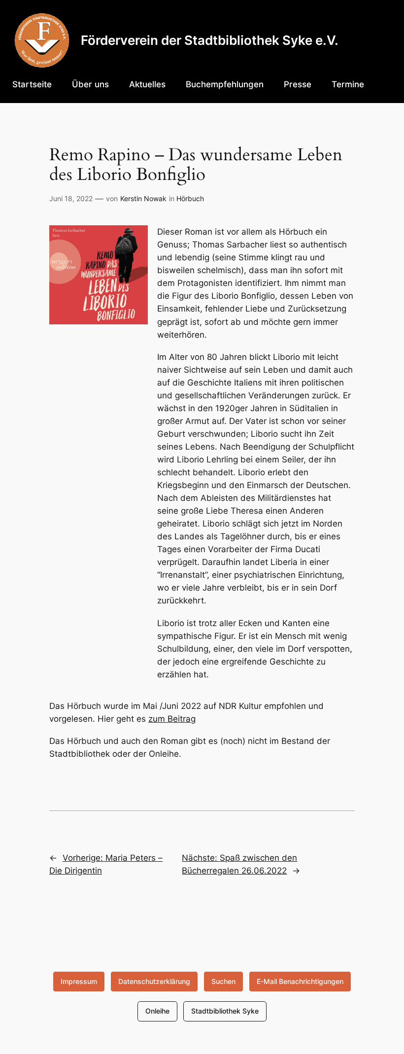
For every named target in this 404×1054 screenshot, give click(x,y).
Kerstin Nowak (143, 198)
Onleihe (157, 1011)
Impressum (79, 981)
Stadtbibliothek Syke (225, 1011)
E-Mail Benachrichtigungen (300, 981)
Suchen (223, 981)
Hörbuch (190, 198)
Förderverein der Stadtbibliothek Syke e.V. (209, 40)
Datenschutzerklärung (154, 981)
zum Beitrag (172, 719)
